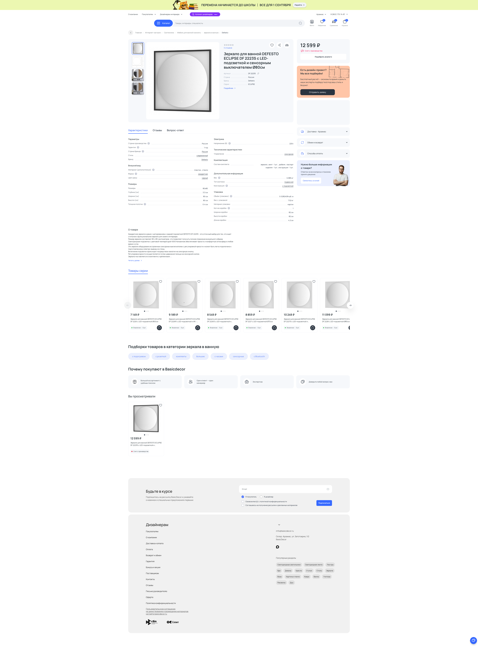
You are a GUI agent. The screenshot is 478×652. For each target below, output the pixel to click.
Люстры (330, 564)
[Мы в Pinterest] (282, 546)
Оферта (149, 597)
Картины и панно (293, 576)
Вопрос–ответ (175, 130)
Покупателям (152, 531)
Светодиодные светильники (289, 564)
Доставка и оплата (154, 543)
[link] (229, 45)
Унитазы (326, 576)
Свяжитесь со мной (311, 180)
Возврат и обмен (153, 555)
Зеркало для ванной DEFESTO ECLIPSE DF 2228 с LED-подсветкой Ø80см (337, 320)
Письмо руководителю (156, 591)
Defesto (251, 80)
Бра (278, 570)
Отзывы (157, 130)
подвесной (288, 182)
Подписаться (324, 503)
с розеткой (161, 356)
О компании (133, 14)
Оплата (149, 549)
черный (205, 178)
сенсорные (238, 356)
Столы (319, 570)
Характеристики (138, 130)
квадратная (203, 174)
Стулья (309, 570)
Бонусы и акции (153, 567)
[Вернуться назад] (130, 32)
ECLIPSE (251, 84)
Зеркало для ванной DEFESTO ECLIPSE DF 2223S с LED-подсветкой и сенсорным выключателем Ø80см (146, 443)
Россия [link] (251, 77)
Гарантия (150, 561)
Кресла (299, 570)
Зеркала (329, 570)
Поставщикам (152, 573)
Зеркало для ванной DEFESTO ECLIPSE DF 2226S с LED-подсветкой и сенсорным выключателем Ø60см (222, 320)
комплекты (181, 356)
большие (200, 356)
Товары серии (138, 271)
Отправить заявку (317, 92)
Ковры (306, 576)
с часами (219, 356)
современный (202, 155)
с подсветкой (287, 186)
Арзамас (320, 14)
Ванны (316, 576)
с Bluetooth (259, 356)
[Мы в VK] (287, 546)
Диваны (288, 570)
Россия (205, 151)
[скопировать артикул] (258, 73)
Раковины (281, 582)
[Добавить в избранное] (272, 45)
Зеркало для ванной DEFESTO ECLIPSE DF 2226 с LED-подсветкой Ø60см (146, 320)
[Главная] (141, 23)
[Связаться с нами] (473, 640)
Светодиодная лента (313, 564)
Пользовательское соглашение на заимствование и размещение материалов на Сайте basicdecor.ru (167, 611)
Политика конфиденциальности (161, 603)
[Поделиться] (279, 45)
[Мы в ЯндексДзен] (292, 546)
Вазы (279, 576)
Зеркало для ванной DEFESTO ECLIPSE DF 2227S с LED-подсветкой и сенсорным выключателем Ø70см (299, 320)
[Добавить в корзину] (159, 327)
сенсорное (288, 154)
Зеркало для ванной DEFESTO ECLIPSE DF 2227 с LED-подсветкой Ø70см (261, 320)
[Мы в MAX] (277, 546)
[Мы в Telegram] (297, 546)
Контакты (150, 579)
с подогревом (139, 356)
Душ (291, 582)
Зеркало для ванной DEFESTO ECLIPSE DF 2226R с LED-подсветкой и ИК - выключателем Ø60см (184, 320)
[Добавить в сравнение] (287, 45)
